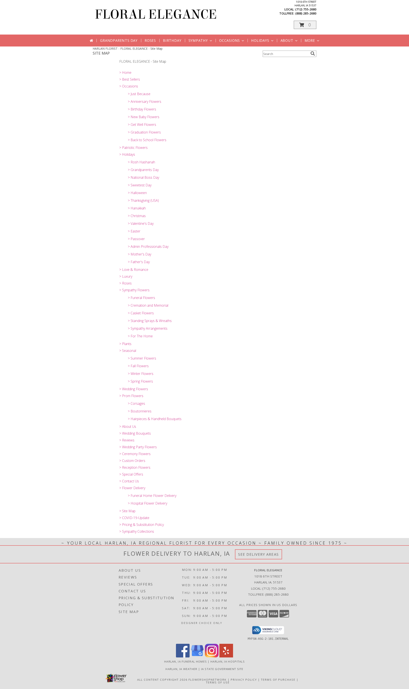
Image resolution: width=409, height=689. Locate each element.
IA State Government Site (222, 669)
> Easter (134, 231)
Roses (150, 40)
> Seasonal (127, 350)
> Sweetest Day (139, 185)
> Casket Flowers (141, 313)
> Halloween (137, 192)
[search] (312, 53)
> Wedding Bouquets (135, 433)
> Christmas (137, 215)
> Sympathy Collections (136, 531)
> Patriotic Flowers (133, 147)
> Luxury (125, 276)
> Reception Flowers (134, 467)
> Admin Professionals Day (148, 246)
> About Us (127, 426)
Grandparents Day (119, 40)
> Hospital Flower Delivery (147, 503)
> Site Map (127, 511)
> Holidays (127, 154)
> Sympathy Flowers (134, 290)
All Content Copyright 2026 (162, 680)
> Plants (125, 343)
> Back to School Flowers (147, 140)
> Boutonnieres (139, 411)
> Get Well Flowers (142, 124)
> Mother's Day (139, 254)
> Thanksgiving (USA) (143, 200)
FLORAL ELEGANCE (156, 14)
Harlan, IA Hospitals (227, 661)
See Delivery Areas (258, 554)
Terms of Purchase (278, 680)
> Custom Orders (132, 460)
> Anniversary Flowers (144, 101)
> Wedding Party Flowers (138, 447)
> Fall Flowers (138, 366)
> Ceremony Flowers (135, 453)
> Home (125, 72)
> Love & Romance (133, 269)
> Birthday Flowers (142, 109)
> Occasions (128, 86)
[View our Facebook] (183, 656)
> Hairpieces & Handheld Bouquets (154, 418)
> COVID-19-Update (134, 517)
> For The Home (140, 336)
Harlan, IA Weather (181, 669)
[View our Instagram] (212, 656)
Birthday (172, 40)
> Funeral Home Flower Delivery (152, 495)
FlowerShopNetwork (208, 680)
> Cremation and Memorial (148, 305)
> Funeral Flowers (141, 297)
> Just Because (139, 93)
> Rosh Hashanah (141, 162)
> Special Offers (131, 474)
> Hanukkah (137, 208)
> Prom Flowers (131, 395)
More (310, 40)
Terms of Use (218, 682)
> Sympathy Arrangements (147, 328)
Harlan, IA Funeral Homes (185, 661)
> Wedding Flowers (133, 389)
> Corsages (136, 403)
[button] (305, 25)
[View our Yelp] (226, 656)
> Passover (136, 238)
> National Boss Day (143, 177)
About (287, 40)
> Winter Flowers (140, 373)
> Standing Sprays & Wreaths (150, 320)
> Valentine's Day (141, 223)
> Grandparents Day (143, 169)
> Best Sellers (129, 79)
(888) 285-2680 (305, 13)
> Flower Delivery (132, 488)
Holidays (260, 40)
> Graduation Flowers (144, 132)
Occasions (229, 40)
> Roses (125, 283)
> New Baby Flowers (143, 117)
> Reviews (126, 440)
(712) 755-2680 (305, 9)
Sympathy (198, 40)
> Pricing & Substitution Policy (141, 524)
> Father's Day (139, 262)
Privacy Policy (244, 680)
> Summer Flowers (142, 358)
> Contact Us (129, 481)
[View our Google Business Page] (197, 656)
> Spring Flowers (140, 381)
